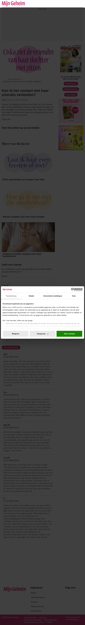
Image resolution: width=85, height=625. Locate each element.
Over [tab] (74, 296)
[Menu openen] (68, 3)
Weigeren (15, 334)
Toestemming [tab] (11, 296)
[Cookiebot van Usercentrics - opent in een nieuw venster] (72, 289)
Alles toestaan (69, 334)
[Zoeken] (81, 4)
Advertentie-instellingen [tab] (52, 296)
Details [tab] (31, 296)
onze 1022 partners (16, 307)
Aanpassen (41, 334)
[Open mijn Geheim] (75, 3)
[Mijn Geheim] (32, 4)
